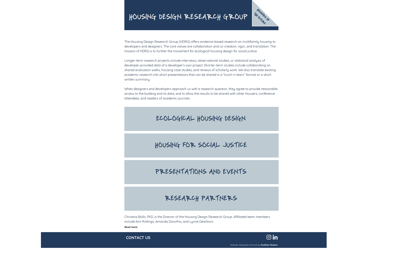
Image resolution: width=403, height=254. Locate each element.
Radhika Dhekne (269, 245)
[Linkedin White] (275, 237)
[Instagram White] (269, 237)
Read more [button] (131, 227)
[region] (201, 119)
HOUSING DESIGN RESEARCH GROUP (188, 17)
